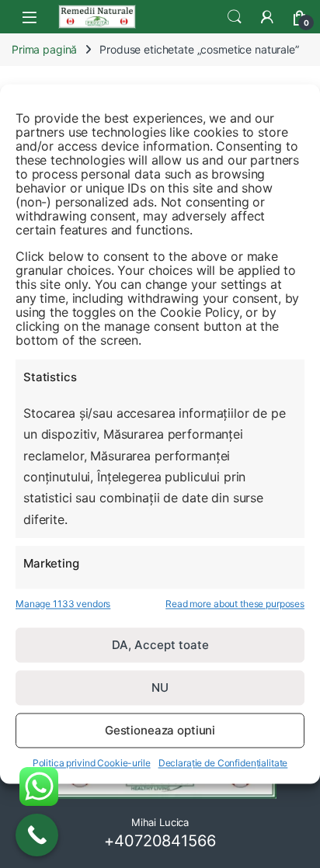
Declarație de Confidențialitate (223, 763)
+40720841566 (159, 841)
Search (234, 17)
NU (160, 687)
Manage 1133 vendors (63, 603)
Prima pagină (44, 49)
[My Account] (267, 17)
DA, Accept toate (160, 644)
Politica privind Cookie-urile (92, 763)
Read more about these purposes (234, 603)
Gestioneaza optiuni (160, 730)
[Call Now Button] (37, 835)
